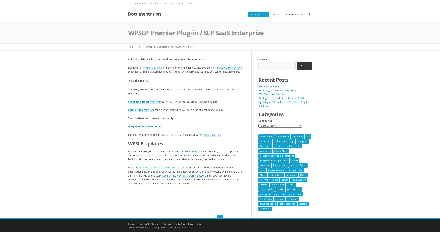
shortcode (265, 194)
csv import (265, 141)
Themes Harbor (185, 227)
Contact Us (179, 223)
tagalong (279, 199)
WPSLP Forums (152, 223)
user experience (287, 203)
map (262, 170)
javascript (265, 165)
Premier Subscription (190, 151)
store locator (295, 194)
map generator (295, 170)
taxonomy (293, 199)
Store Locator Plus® (137, 3)
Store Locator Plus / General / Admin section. (180, 175)
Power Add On (299, 179)
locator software (298, 165)
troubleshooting (268, 203)
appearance (283, 136)
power (285, 179)
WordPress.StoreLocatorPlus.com (156, 167)
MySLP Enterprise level (229, 67)
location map (279, 165)
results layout (266, 189)
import (294, 160)
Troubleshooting (294, 14)
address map (266, 136)
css (308, 136)
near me (264, 179)
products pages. (212, 134)
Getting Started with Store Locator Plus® (281, 98)
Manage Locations (268, 86)
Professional (278, 184)
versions (303, 203)
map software (276, 175)
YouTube (166, 223)
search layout (293, 189)
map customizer (276, 170)
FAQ (274, 14)
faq (298, 146)
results (291, 184)
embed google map (284, 141)
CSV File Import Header (271, 94)
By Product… (257, 14)
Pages (275, 179)
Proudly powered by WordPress (142, 227)
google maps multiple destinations (277, 155)
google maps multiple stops (273, 160)
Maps (262, 175)
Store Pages (266, 199)
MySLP (303, 175)
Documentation (177, 3)
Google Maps (280, 151)
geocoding (265, 151)
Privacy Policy (195, 223)
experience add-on (283, 146)
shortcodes (279, 194)
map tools (291, 175)
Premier (264, 184)
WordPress (265, 208)
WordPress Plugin (158, 3)
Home (131, 223)
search (280, 189)
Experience (265, 146)
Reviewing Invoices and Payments (277, 90)
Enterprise (302, 141)
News (190, 3)
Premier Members (152, 67)
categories (298, 136)
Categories (265, 120)
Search (262, 59)
